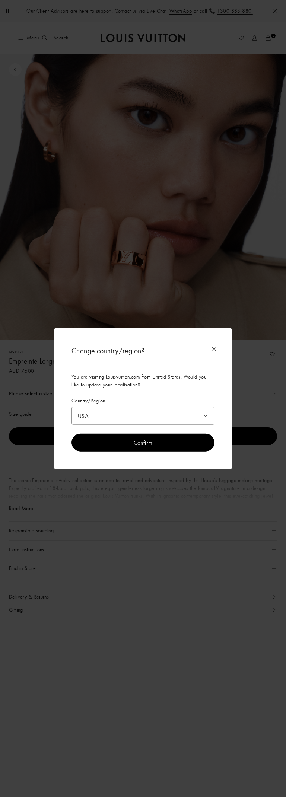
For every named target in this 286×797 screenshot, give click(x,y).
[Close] (214, 348)
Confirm (143, 442)
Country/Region (88, 400)
